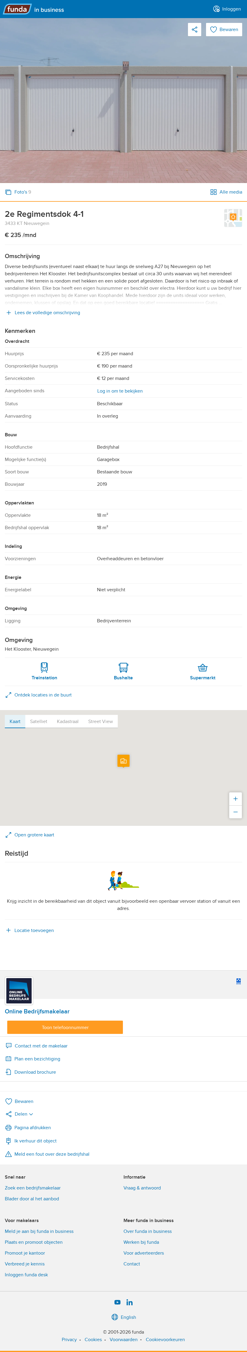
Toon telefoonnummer (65, 1028)
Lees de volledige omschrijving (47, 313)
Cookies (93, 1340)
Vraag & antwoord (142, 1188)
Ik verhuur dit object (35, 1141)
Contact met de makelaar (41, 1046)
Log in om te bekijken (120, 391)
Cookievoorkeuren (165, 1340)
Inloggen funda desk (26, 1275)
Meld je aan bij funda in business (39, 1231)
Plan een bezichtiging (37, 1059)
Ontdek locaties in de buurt (43, 695)
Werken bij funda (141, 1242)
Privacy (69, 1340)
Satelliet (38, 722)
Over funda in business (148, 1231)
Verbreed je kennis (25, 1264)
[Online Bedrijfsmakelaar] (19, 990)
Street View (100, 722)
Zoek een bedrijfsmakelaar (33, 1188)
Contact (132, 1264)
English (128, 1317)
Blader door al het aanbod (32, 1199)
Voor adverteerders (144, 1253)
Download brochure (35, 1072)
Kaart (15, 722)
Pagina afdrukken (32, 1128)
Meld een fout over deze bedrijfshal (51, 1154)
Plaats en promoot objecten (34, 1242)
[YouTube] (117, 1303)
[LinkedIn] (129, 1303)
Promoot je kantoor (25, 1253)
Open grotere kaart (34, 835)
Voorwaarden (124, 1340)
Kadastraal (68, 722)
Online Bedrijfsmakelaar (37, 1011)
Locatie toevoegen (34, 930)
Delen (21, 1114)
